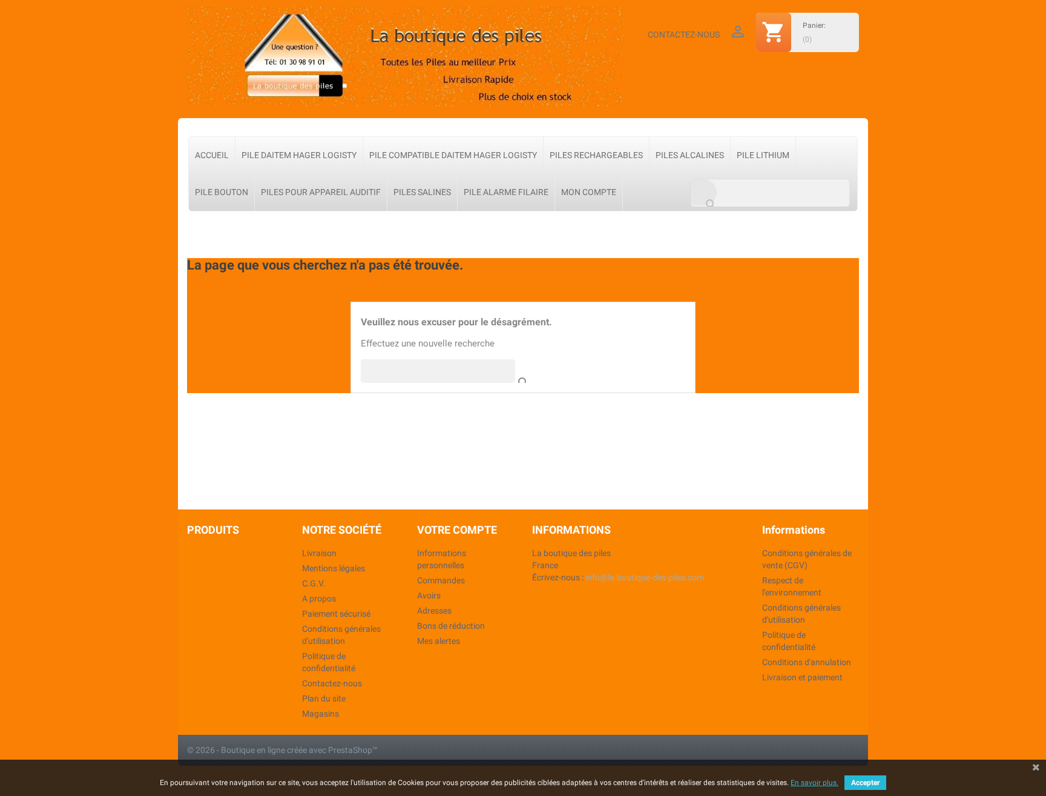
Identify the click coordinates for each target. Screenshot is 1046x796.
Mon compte (588, 192)
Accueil (212, 155)
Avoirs (429, 595)
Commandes (441, 580)
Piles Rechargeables (596, 155)
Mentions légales (333, 568)
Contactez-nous (684, 34)
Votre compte (457, 529)
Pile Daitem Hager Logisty (299, 155)
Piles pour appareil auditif (321, 192)
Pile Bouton (221, 192)
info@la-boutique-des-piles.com (644, 577)
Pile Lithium (763, 155)
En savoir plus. (814, 782)
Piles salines (422, 192)
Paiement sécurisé (336, 614)
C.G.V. (313, 583)
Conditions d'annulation (806, 662)
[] (511, 371)
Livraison (319, 553)
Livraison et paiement (802, 677)
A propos (319, 598)
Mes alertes (438, 641)
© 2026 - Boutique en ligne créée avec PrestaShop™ (282, 750)
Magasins (320, 713)
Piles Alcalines (690, 155)
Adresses (434, 610)
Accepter (865, 782)
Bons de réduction (451, 626)
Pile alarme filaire (506, 192)
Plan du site (324, 698)
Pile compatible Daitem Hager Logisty (453, 155)
